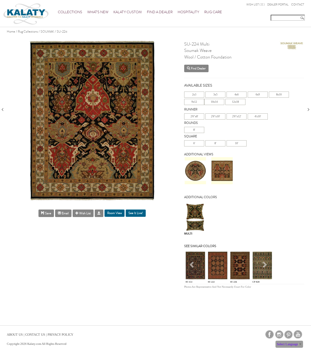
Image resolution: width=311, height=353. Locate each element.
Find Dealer (198, 68)
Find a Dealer (160, 12)
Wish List (85, 213)
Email (65, 213)
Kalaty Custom (127, 12)
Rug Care (213, 12)
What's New (97, 12)
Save (47, 213)
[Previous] (2, 108)
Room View (114, 213)
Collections (70, 12)
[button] (192, 266)
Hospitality (188, 12)
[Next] (308, 108)
